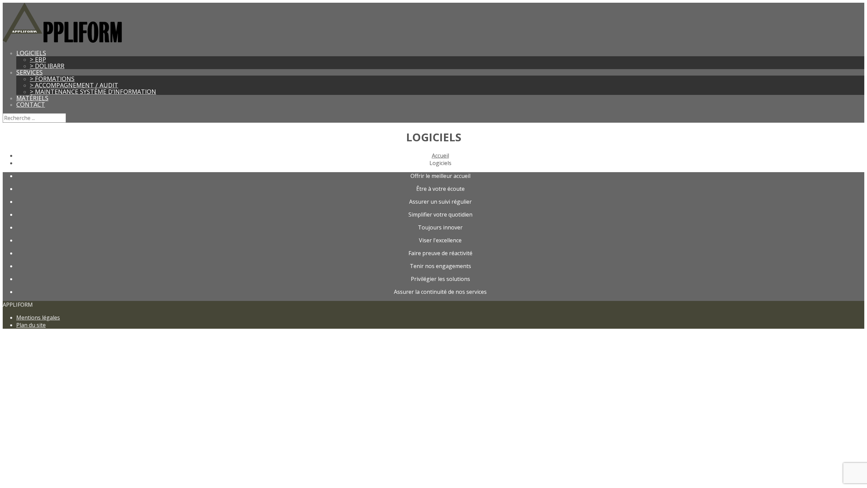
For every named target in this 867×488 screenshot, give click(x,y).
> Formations (52, 79)
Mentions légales (38, 317)
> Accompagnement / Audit (74, 85)
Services (29, 72)
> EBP (38, 59)
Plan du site (31, 325)
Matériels (32, 98)
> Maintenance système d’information (93, 91)
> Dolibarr (47, 66)
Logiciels (31, 53)
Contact (30, 104)
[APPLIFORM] (62, 40)
